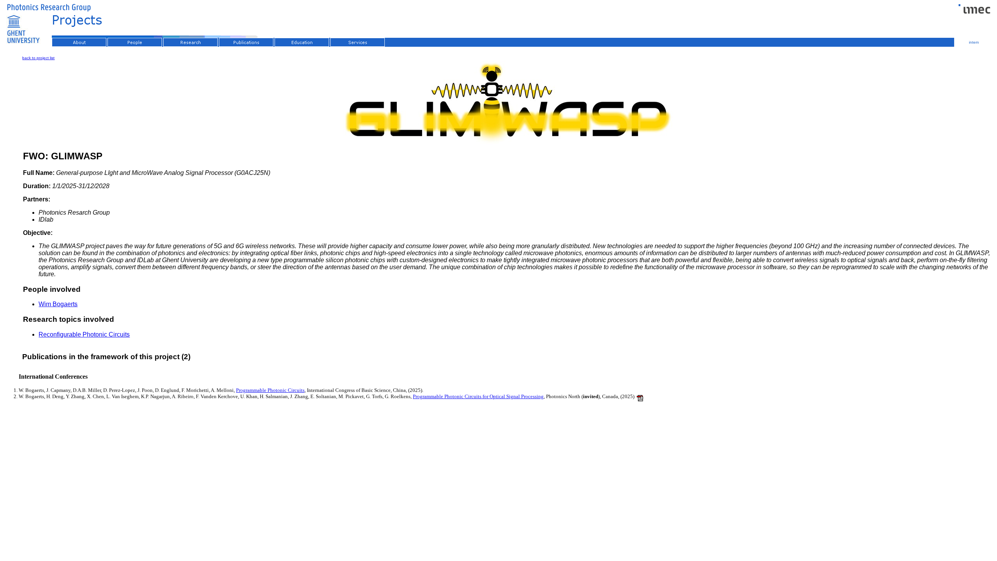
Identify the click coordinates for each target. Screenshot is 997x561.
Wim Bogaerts (58, 304)
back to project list (38, 58)
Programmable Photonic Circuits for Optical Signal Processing (478, 396)
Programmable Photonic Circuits (270, 390)
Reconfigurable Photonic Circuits (84, 334)
